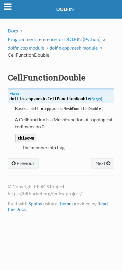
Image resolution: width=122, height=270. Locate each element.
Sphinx (35, 203)
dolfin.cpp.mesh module (73, 47)
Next (100, 163)
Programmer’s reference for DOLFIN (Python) (54, 39)
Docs (13, 30)
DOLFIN (65, 9)
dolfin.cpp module (26, 47)
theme (64, 203)
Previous (25, 163)
